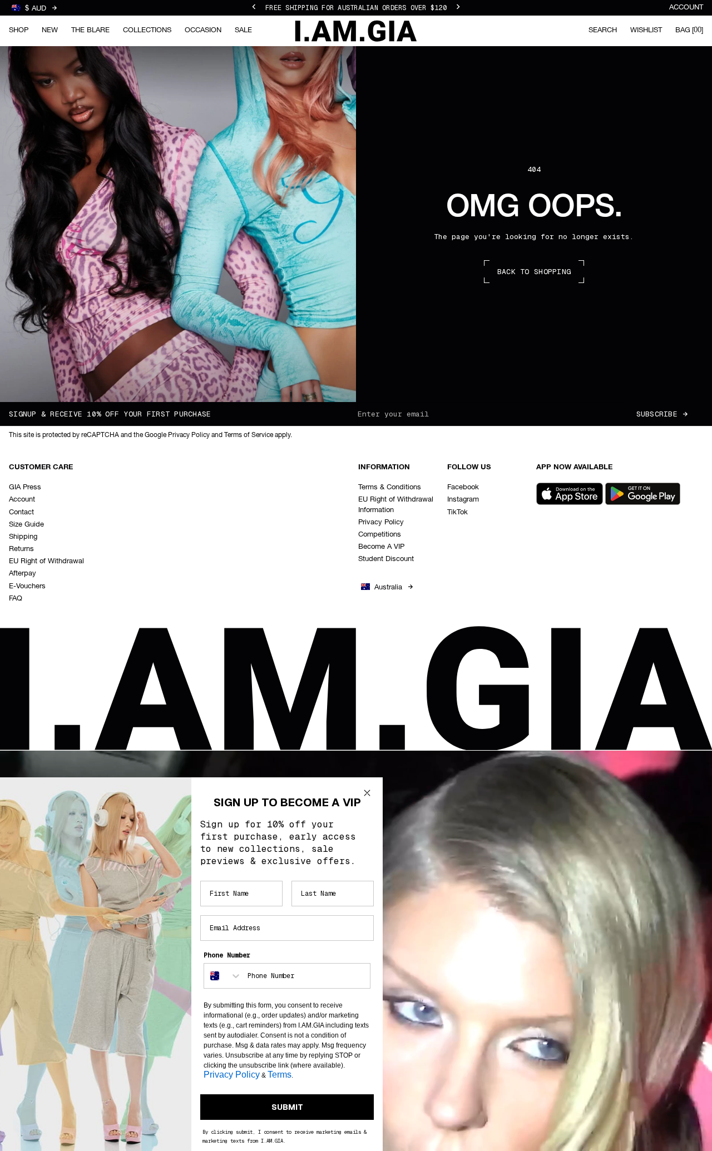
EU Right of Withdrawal (46, 561)
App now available (574, 467)
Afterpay (22, 573)
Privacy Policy (381, 522)
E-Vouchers (27, 586)
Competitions (379, 534)
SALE (243, 30)
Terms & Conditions (389, 487)
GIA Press (25, 487)
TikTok (457, 512)
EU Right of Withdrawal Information (395, 504)
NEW (50, 30)
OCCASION (203, 30)
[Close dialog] (367, 793)
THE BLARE (90, 30)
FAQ (15, 598)
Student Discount (386, 559)
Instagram (463, 499)
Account (686, 7)
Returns (21, 549)
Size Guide (26, 524)
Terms (279, 1074)
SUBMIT (287, 1107)
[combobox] (223, 976)
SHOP (18, 30)
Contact (21, 512)
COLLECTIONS (147, 30)
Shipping (23, 536)
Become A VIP (381, 546)
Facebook (463, 487)
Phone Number (227, 955)
